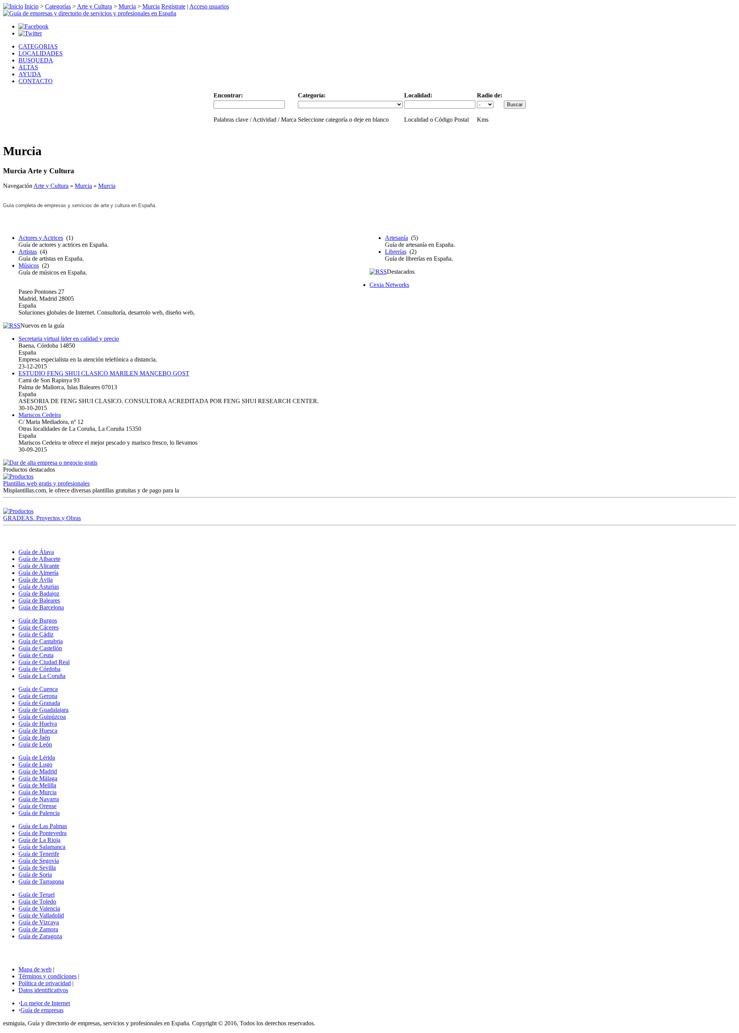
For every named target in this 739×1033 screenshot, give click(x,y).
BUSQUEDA (35, 60)
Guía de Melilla (37, 785)
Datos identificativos (43, 990)
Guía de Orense (37, 806)
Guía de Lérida (36, 757)
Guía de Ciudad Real (44, 662)
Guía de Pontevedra (42, 833)
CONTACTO (35, 81)
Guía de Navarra (38, 799)
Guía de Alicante (38, 566)
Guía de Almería (38, 572)
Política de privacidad (44, 983)
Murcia (127, 6)
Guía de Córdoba (39, 669)
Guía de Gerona (37, 696)
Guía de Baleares (39, 600)
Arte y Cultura (94, 6)
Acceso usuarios (209, 6)
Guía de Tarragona (41, 881)
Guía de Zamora (38, 929)
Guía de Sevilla (37, 867)
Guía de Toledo (37, 901)
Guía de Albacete (39, 559)
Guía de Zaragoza (40, 936)
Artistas (27, 251)
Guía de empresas (42, 1010)
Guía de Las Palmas (42, 826)
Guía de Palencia (39, 813)
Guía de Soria (35, 874)
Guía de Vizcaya (38, 922)
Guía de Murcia (37, 792)
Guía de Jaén (34, 737)
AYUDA (29, 74)
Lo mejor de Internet (45, 1003)
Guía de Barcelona (41, 607)
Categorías (58, 6)
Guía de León (35, 744)
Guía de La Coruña (41, 676)
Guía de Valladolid (41, 915)
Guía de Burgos (37, 620)
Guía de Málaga (37, 778)
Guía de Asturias (38, 586)
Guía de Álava (36, 552)
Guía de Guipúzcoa (42, 716)
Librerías (395, 251)
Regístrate (173, 6)
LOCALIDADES (40, 53)
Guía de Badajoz (38, 593)
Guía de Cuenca (38, 689)
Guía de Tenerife (38, 854)
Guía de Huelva (37, 723)
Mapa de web (35, 969)
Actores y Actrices (40, 237)
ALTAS (28, 67)
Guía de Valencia (39, 908)
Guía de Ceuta (36, 655)
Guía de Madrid (37, 771)
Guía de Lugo (35, 764)
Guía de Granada (39, 703)
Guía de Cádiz (36, 634)
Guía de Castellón (40, 648)
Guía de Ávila (35, 579)
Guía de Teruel (36, 894)
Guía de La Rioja (39, 840)
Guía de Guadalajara (43, 710)
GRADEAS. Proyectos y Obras (42, 518)
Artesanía (396, 237)
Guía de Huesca (37, 730)
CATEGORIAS (38, 46)
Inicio (31, 6)
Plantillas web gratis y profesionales (46, 483)
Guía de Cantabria (40, 641)
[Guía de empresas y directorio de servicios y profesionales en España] (89, 13)
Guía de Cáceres (38, 627)
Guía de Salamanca (41, 847)
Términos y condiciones (47, 976)
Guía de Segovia (38, 860)
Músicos (28, 265)
